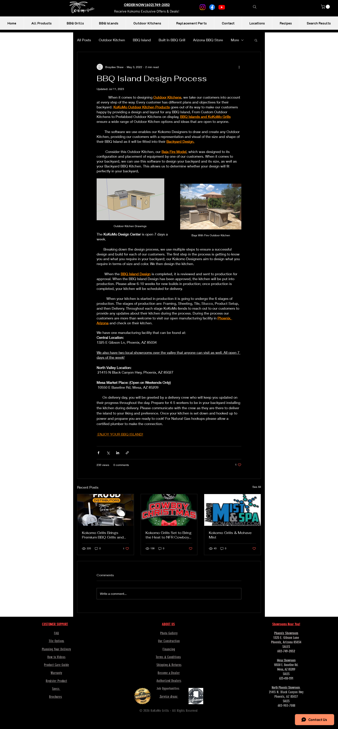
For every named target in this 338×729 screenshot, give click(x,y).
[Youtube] (222, 7)
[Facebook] (212, 7)
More (235, 40)
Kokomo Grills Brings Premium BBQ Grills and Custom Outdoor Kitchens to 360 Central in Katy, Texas (105, 534)
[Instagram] (202, 7)
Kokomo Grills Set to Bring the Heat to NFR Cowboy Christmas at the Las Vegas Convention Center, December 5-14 (168, 534)
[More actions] (239, 67)
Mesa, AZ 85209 (286, 669)
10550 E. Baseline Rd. (286, 665)
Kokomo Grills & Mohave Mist (230, 534)
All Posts (84, 40)
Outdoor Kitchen (112, 40)
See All (256, 486)
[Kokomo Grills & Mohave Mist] (232, 510)
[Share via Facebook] (98, 453)
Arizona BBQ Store (208, 40)
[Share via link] (127, 453)
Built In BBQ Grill (172, 40)
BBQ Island (142, 40)
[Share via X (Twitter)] (108, 453)
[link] (326, 7)
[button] (146, 11)
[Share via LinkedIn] (118, 453)
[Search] (254, 6)
